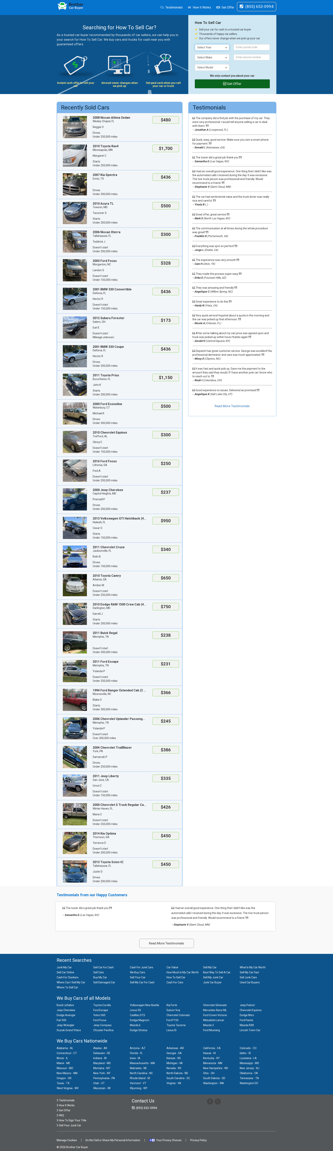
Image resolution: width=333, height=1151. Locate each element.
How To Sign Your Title (72, 1120)
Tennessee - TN (249, 1078)
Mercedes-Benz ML (215, 1010)
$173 (166, 320)
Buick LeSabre (65, 1005)
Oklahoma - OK (249, 1073)
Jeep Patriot (247, 1005)
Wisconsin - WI (101, 1088)
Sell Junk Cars (248, 977)
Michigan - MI (174, 1063)
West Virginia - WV (68, 1088)
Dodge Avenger (66, 1015)
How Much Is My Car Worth (182, 972)
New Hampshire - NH (215, 1068)
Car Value (172, 967)
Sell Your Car (137, 977)
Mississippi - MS (249, 1063)
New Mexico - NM (67, 1073)
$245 (166, 721)
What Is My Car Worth (253, 967)
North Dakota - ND (177, 1073)
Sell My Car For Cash (142, 982)
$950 (166, 520)
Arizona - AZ (137, 1048)
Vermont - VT (138, 1083)
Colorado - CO (248, 1048)
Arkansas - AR (175, 1048)
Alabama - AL (65, 1048)
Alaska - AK (100, 1048)
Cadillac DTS (137, 1015)
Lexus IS (171, 1030)
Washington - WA (213, 1083)
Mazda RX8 (247, 1025)
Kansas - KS (173, 1058)
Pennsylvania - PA (104, 1078)
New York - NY (101, 1073)
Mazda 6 (135, 1025)
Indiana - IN (100, 1058)
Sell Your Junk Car (69, 1125)
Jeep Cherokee (66, 1010)
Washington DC (249, 1083)
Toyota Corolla (102, 1005)
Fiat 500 (61, 1020)
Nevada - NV (173, 1068)
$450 (166, 835)
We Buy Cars (137, 972)
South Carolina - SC (178, 1078)
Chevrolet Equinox (251, 1010)
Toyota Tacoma (176, 1025)
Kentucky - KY (211, 1058)
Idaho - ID (245, 1053)
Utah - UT (99, 1083)
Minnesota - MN (212, 1063)
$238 (166, 635)
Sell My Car (210, 967)
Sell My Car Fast (249, 972)
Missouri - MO (65, 1068)
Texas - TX (63, 1083)
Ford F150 (172, 1020)
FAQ (61, 1115)
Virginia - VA (173, 1083)
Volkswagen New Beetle (144, 1005)
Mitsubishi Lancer (213, 1020)
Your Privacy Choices (169, 1140)
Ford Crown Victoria (215, 1015)
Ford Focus (99, 1020)
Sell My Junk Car (213, 977)
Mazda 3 (208, 1025)
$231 (166, 664)
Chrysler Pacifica (103, 1030)
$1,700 (165, 148)
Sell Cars (98, 972)
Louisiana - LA (248, 1058)
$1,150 (165, 377)
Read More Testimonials (232, 406)
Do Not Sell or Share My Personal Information (113, 1140)
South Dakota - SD (214, 1078)
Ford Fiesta (246, 1020)
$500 (166, 205)
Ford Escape (100, 1010)
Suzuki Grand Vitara (69, 1030)
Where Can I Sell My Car (71, 982)
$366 (166, 692)
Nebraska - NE (138, 1068)
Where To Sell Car (67, 987)
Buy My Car (100, 977)
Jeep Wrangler (65, 1025)
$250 (166, 463)
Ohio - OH (208, 1073)
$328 (166, 263)
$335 (166, 778)
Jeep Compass (102, 1025)
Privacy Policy (198, 1140)
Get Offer (228, 7)
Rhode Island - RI (140, 1078)
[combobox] (212, 47)
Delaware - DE (101, 1053)
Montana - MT (101, 1068)
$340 (166, 549)
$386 (166, 749)
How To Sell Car (175, 977)
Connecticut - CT (67, 1053)
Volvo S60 (99, 1015)
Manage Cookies (67, 1140)
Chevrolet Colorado (178, 1015)
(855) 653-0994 (146, 1108)
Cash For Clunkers (67, 977)
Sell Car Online (65, 972)
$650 (166, 578)
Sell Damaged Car (104, 982)
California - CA (212, 1048)
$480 (166, 120)
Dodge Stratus (138, 1030)
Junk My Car (64, 967)
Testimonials (174, 7)
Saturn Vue (173, 1010)
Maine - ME (63, 1063)
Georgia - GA (174, 1053)
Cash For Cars (174, 982)
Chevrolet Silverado (215, 1005)
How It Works (202, 7)
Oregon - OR (64, 1078)
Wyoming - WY (138, 1088)
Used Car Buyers (250, 982)
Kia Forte (171, 1005)
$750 (166, 606)
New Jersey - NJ (249, 1068)
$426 (166, 807)
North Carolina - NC (141, 1073)
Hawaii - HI (209, 1053)
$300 (166, 234)
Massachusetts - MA (142, 1063)
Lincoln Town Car (250, 1030)
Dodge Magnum (139, 1020)
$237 (166, 492)
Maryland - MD (102, 1063)
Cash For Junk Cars (141, 967)
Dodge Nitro (247, 1015)
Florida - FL (136, 1053)
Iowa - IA (135, 1058)
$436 (166, 177)
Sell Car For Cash (103, 967)
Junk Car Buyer (212, 982)
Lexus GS (135, 1010)
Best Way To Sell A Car (216, 972)
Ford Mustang (211, 1030)
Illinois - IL (62, 1058)
